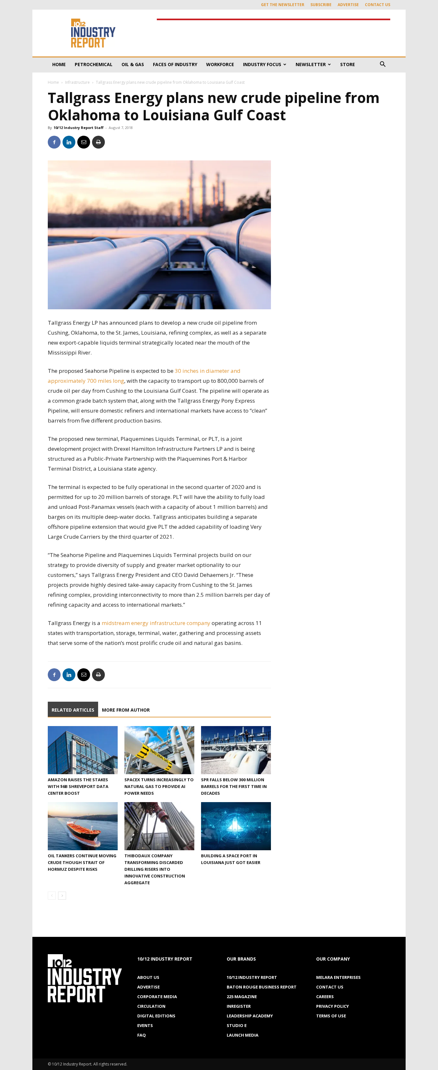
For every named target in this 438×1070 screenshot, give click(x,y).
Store (347, 64)
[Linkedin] (69, 142)
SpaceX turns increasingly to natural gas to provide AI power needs (159, 786)
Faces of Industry (175, 64)
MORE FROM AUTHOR (126, 710)
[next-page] (62, 896)
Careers (325, 996)
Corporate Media (157, 996)
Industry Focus (262, 64)
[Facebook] (54, 142)
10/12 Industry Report (252, 977)
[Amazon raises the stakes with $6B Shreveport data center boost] (83, 750)
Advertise (348, 4)
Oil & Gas (133, 64)
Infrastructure (77, 82)
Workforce (220, 64)
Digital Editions (156, 1016)
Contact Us (377, 4)
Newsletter (311, 64)
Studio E (237, 1025)
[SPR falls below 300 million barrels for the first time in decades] (236, 750)
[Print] (98, 142)
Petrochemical (94, 64)
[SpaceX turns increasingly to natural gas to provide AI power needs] (159, 750)
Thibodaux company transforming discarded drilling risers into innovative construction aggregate (154, 869)
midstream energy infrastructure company (156, 623)
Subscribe (321, 4)
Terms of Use (331, 1016)
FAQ (141, 1035)
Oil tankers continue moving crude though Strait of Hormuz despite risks (82, 862)
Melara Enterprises (338, 977)
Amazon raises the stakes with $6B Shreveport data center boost (78, 786)
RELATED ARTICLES (73, 710)
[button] (382, 65)
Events (145, 1025)
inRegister (239, 1006)
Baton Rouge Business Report (262, 987)
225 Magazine (242, 996)
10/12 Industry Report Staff (79, 127)
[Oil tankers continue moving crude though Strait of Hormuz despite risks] (83, 826)
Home (59, 64)
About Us (148, 977)
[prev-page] (52, 896)
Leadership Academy (250, 1016)
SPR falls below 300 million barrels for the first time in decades (234, 786)
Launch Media (242, 1035)
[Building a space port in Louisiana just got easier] (236, 826)
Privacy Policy (332, 1006)
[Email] (83, 142)
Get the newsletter (282, 4)
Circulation (151, 1006)
